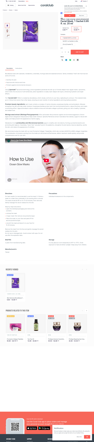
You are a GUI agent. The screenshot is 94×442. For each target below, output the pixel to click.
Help (76, 1)
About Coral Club (22, 5)
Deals (27, 1)
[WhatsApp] (70, 60)
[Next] (86, 310)
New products (21, 1)
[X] (62, 60)
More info (79, 437)
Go (69, 15)
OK (87, 437)
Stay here (81, 15)
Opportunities (31, 5)
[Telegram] (66, 60)
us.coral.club (68, 12)
